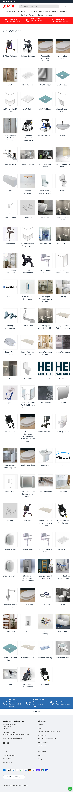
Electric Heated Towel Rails (10, 271)
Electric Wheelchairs (28, 271)
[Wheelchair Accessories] (27, 674)
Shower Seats (27, 549)
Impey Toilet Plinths (10, 353)
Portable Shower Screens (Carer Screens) (28, 494)
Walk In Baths (62, 631)
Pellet (63, 465)
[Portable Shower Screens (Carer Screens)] (27, 482)
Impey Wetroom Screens (45, 353)
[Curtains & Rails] (45, 234)
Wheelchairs (45, 684)
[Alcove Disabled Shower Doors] (63, 99)
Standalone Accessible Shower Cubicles (28, 578)
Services (24, 15)
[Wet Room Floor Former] (10, 648)
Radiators (63, 492)
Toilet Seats (45, 605)
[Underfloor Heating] (45, 621)
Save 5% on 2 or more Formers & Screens (45, 522)
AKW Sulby (27, 109)
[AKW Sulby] (27, 99)
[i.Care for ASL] (27, 315)
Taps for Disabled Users (10, 606)
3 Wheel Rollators (10, 56)
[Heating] (63, 287)
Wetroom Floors (27, 658)
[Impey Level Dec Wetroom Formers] (63, 315)
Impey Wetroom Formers (27, 353)
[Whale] (10, 674)
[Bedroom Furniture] (27, 181)
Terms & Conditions (9, 755)
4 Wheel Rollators (28, 56)
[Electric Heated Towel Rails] (10, 260)
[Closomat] (45, 207)
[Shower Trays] (63, 539)
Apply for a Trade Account (47, 739)
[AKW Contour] (45, 75)
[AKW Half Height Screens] (10, 99)
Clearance (28, 217)
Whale (10, 684)
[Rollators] (27, 510)
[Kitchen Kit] (45, 368)
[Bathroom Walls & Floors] (63, 154)
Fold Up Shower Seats (45, 271)
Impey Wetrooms (63, 352)
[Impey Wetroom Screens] (45, 342)
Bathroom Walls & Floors (63, 165)
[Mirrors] (63, 393)
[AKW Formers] (63, 75)
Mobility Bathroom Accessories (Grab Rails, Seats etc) (28, 436)
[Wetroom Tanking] (45, 648)
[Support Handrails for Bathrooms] (63, 566)
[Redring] (10, 510)
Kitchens (62, 378)
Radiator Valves (45, 492)
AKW (10, 85)
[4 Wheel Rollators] (27, 46)
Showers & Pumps (10, 576)
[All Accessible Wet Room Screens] (10, 125)
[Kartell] (10, 368)
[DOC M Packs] (63, 234)
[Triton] (27, 621)
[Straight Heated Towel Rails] (45, 566)
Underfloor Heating (45, 632)
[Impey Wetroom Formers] (27, 342)
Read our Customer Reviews (12, 738)
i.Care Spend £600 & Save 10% (45, 327)
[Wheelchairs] (45, 674)
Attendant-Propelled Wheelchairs (28, 137)
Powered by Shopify (22, 785)
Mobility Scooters (45, 431)
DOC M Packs (62, 244)
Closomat (45, 217)
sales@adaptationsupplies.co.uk (18, 734)
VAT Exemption (43, 742)
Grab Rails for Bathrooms (27, 298)
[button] (69, 6)
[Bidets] (63, 181)
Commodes (10, 244)
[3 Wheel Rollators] (10, 46)
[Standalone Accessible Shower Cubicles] (27, 566)
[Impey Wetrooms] (63, 342)
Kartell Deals (28, 378)
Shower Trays (62, 549)
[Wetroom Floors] (27, 648)
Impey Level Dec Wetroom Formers (63, 327)
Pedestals (45, 465)
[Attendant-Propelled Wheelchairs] (27, 125)
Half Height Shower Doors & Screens (45, 299)
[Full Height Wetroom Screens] (63, 260)
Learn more (13, 1)
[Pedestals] (45, 455)
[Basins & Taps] (10, 154)
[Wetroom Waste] (63, 648)
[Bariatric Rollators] (45, 125)
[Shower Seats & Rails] (45, 539)
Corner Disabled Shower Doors (27, 245)
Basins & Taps (10, 164)
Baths (10, 191)
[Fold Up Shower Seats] (45, 260)
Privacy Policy (7, 759)
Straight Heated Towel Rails (45, 577)
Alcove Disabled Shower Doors (62, 110)
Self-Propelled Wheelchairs (63, 521)
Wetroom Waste (62, 658)
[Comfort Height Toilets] (63, 207)
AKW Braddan (27, 85)
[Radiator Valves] (45, 482)
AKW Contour (45, 85)
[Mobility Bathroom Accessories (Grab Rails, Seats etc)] (27, 421)
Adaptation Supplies (62, 57)
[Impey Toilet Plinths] (10, 342)
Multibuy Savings (28, 465)
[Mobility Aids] (10, 421)
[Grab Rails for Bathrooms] (27, 287)
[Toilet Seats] (45, 595)
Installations (42, 746)
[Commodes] (10, 234)
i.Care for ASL (27, 326)
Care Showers (10, 217)
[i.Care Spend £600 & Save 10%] (45, 315)
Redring (10, 520)
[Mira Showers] (45, 393)
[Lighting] (10, 393)
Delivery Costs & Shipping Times (49, 732)
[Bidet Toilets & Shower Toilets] (45, 181)
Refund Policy (42, 735)
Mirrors (63, 403)
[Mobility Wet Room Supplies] (10, 455)
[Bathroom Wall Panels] (45, 154)
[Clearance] (27, 207)
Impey (40, 759)
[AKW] (10, 75)
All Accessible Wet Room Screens (10, 137)
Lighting (10, 403)
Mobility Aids (10, 431)
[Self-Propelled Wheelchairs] (63, 510)
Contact (40, 15)
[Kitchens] (63, 368)
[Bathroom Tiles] (27, 154)
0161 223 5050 (11, 732)
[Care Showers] (10, 207)
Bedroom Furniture (28, 192)
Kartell (10, 378)
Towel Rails (10, 631)
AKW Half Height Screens (10, 110)
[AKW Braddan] (27, 75)
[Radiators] (63, 482)
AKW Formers (62, 85)
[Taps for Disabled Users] (10, 595)
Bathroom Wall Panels (45, 165)
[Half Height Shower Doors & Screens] (45, 287)
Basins (63, 135)
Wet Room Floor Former (10, 659)
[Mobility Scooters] (45, 421)
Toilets (63, 605)
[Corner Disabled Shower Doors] (27, 234)
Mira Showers (45, 403)
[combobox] (39, 6)
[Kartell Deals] (27, 368)
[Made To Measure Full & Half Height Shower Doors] (27, 393)
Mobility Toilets (63, 431)
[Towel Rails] (10, 621)
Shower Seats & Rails (45, 550)
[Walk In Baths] (63, 621)
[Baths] (10, 181)
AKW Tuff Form (45, 109)
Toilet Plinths (28, 605)
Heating (63, 297)
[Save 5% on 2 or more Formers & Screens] (45, 510)
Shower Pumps (10, 549)
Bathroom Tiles (28, 164)
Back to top (36, 711)
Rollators (27, 520)
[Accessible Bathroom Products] (45, 46)
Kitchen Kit (45, 378)
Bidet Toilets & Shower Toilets (45, 192)
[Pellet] (63, 455)
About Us (49, 15)
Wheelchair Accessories (28, 685)
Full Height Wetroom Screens (63, 271)
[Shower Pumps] (10, 539)
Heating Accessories (10, 327)
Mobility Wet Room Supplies (10, 466)
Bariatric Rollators (45, 135)
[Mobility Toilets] (63, 421)
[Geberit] (10, 287)
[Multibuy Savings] (27, 455)
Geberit (10, 297)
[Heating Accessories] (10, 315)
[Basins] (63, 125)
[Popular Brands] (10, 482)
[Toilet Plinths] (27, 595)
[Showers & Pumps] (10, 566)
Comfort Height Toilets (63, 218)
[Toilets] (63, 595)
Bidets (62, 191)
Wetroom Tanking (45, 658)
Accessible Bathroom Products (45, 58)
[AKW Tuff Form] (45, 99)
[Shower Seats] (27, 539)
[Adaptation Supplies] (63, 46)
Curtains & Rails (45, 244)
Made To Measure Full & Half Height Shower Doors (28, 405)
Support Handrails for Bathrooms (62, 577)
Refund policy (7, 762)
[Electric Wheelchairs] (27, 260)
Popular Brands (10, 492)
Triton (27, 631)
